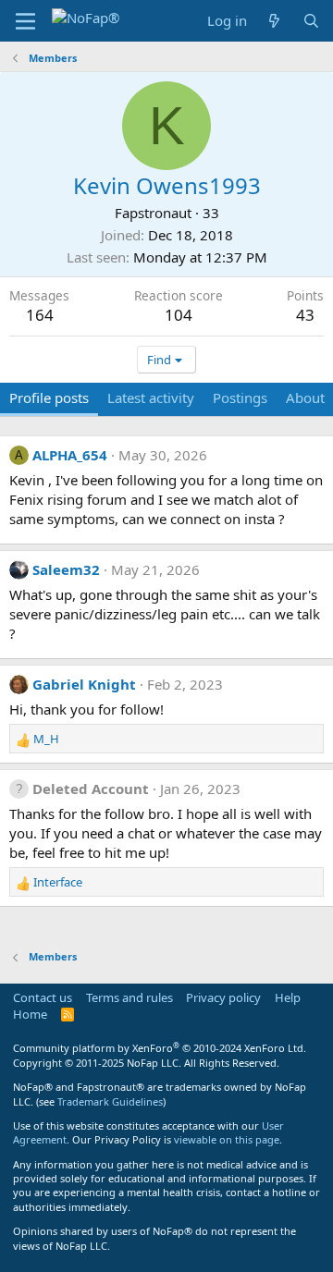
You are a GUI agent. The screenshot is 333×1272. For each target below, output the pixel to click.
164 (40, 314)
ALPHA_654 (69, 455)
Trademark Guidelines (110, 1101)
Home (30, 1014)
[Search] (311, 21)
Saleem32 (66, 569)
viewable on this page (226, 1139)
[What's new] (274, 21)
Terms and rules (129, 997)
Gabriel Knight (84, 684)
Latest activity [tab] (150, 397)
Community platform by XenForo (159, 1048)
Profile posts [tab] (49, 397)
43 (305, 314)
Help (288, 997)
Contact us (42, 997)
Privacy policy (223, 997)
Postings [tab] (240, 397)
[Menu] (25, 21)
